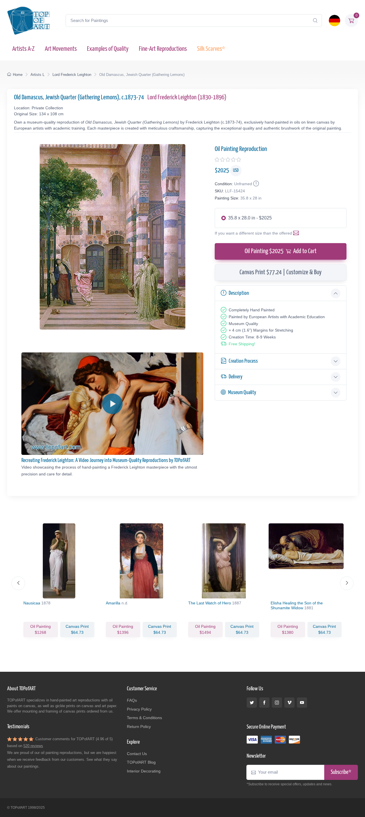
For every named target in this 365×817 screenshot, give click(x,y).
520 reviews (33, 746)
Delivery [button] (235, 377)
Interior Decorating (144, 771)
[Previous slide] (18, 583)
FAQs (132, 700)
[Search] (315, 20)
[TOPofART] (28, 20)
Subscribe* (341, 772)
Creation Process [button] (243, 361)
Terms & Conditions (144, 717)
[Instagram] (277, 702)
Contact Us (137, 753)
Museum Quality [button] (242, 392)
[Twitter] (252, 702)
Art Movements (61, 49)
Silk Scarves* (211, 49)
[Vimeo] (289, 702)
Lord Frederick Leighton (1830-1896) (186, 97)
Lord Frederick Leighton (71, 74)
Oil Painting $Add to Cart (281, 251)
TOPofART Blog (141, 762)
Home (18, 74)
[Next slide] (347, 583)
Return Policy (139, 726)
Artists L (37, 74)
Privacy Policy (139, 709)
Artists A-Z (23, 49)
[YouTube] (302, 702)
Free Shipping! (242, 344)
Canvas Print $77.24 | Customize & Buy (281, 272)
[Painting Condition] (255, 183)
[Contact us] (297, 233)
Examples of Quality (108, 49)
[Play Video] (112, 404)
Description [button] (239, 293)
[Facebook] (264, 702)
